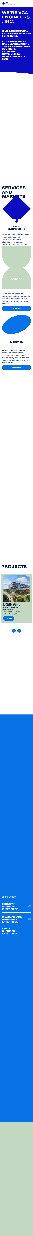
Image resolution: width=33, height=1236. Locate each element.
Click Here (8, 618)
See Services (17, 308)
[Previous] (14, 631)
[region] (16, 603)
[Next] (19, 631)
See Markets (16, 367)
